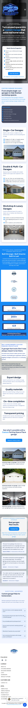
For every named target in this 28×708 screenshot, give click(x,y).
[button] (25, 9)
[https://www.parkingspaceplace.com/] (10, 9)
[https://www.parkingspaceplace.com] (14, 651)
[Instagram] (5, 660)
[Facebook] (2, 660)
